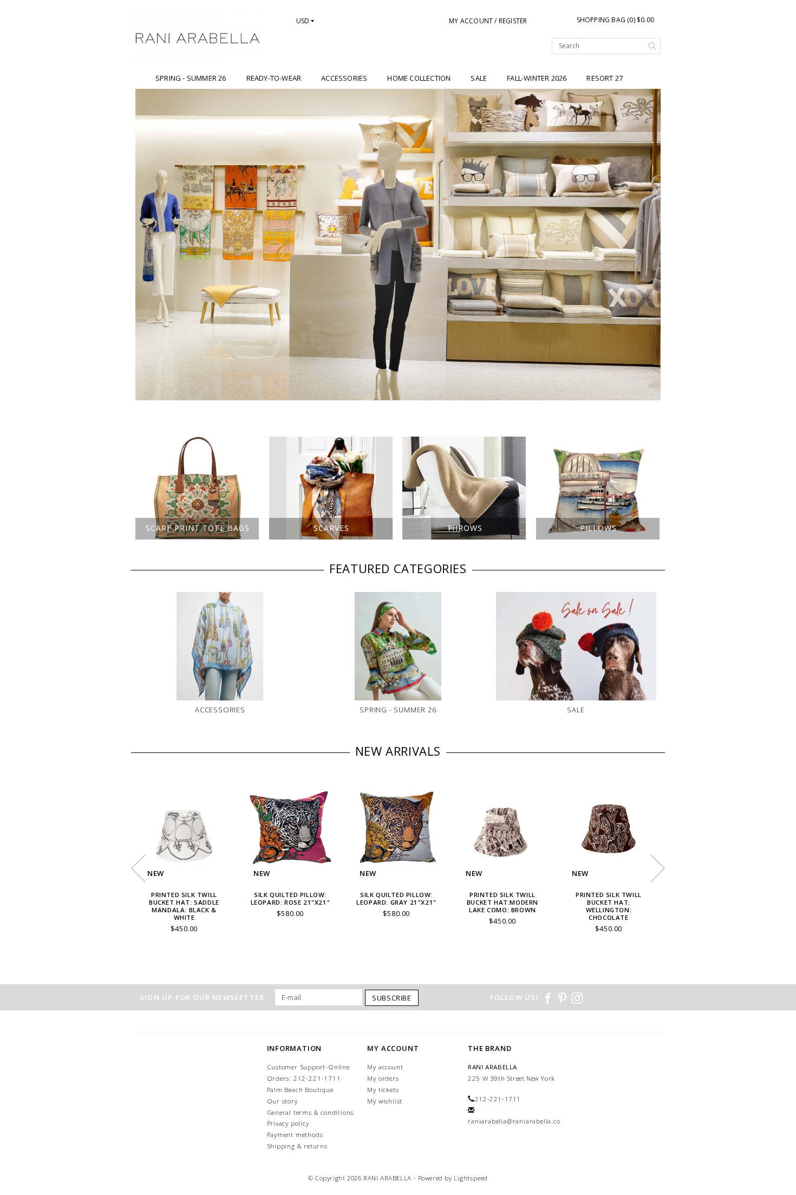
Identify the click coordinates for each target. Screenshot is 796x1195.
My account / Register (488, 20)
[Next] (647, 245)
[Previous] (149, 245)
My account (385, 1067)
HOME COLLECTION (419, 78)
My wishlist (384, 1101)
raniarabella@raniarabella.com (517, 1121)
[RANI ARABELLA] (197, 39)
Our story (282, 1101)
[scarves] (398, 244)
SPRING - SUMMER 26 (190, 78)
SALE (479, 78)
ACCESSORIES (344, 78)
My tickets (383, 1090)
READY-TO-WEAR (274, 78)
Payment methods (295, 1135)
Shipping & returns (297, 1146)
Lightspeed (471, 1178)
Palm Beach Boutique (300, 1090)
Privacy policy (288, 1123)
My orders (383, 1078)
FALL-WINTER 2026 (536, 78)
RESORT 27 (604, 78)
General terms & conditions (310, 1112)
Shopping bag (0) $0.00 (615, 19)
